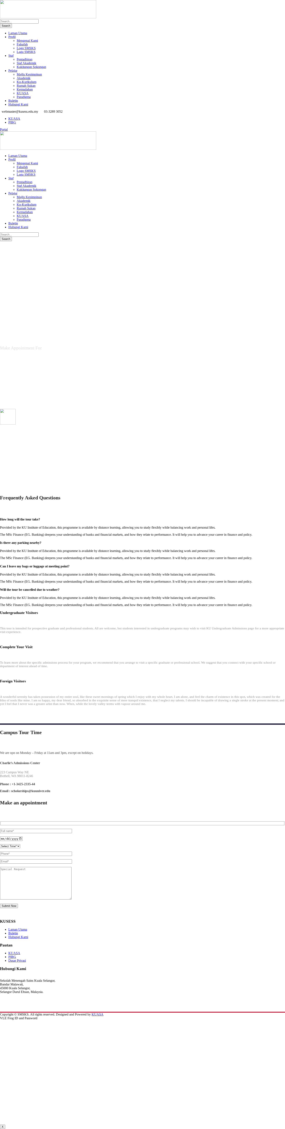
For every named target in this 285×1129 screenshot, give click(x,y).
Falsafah (22, 44)
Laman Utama (17, 33)
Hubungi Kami (18, 104)
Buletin (13, 100)
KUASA (23, 93)
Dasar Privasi (17, 960)
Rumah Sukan (26, 85)
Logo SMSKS (26, 48)
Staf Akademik (26, 63)
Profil (12, 37)
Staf (11, 55)
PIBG (12, 122)
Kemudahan (25, 89)
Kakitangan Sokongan (31, 67)
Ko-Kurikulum (26, 82)
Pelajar (12, 70)
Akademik (23, 78)
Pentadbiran (24, 59)
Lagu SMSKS (26, 52)
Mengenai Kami (27, 40)
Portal (4, 129)
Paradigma (24, 97)
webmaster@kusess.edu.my (18, 1006)
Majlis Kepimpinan (29, 74)
